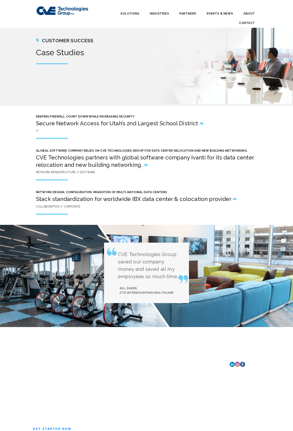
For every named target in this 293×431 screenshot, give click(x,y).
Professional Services (92, 363)
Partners (187, 13)
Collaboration (87, 339)
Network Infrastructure (93, 353)
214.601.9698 (178, 387)
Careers (130, 347)
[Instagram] (237, 364)
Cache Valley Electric (50, 344)
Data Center (86, 348)
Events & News (220, 13)
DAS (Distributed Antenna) (95, 343)
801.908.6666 (179, 346)
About (249, 13)
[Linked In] (232, 364)
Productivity (86, 358)
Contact (247, 23)
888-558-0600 (55, 355)
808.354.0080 (179, 405)
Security (83, 367)
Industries (132, 328)
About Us (131, 353)
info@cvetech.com (55, 360)
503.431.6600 (178, 364)
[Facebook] (242, 364)
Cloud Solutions (88, 334)
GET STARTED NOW (52, 428)
